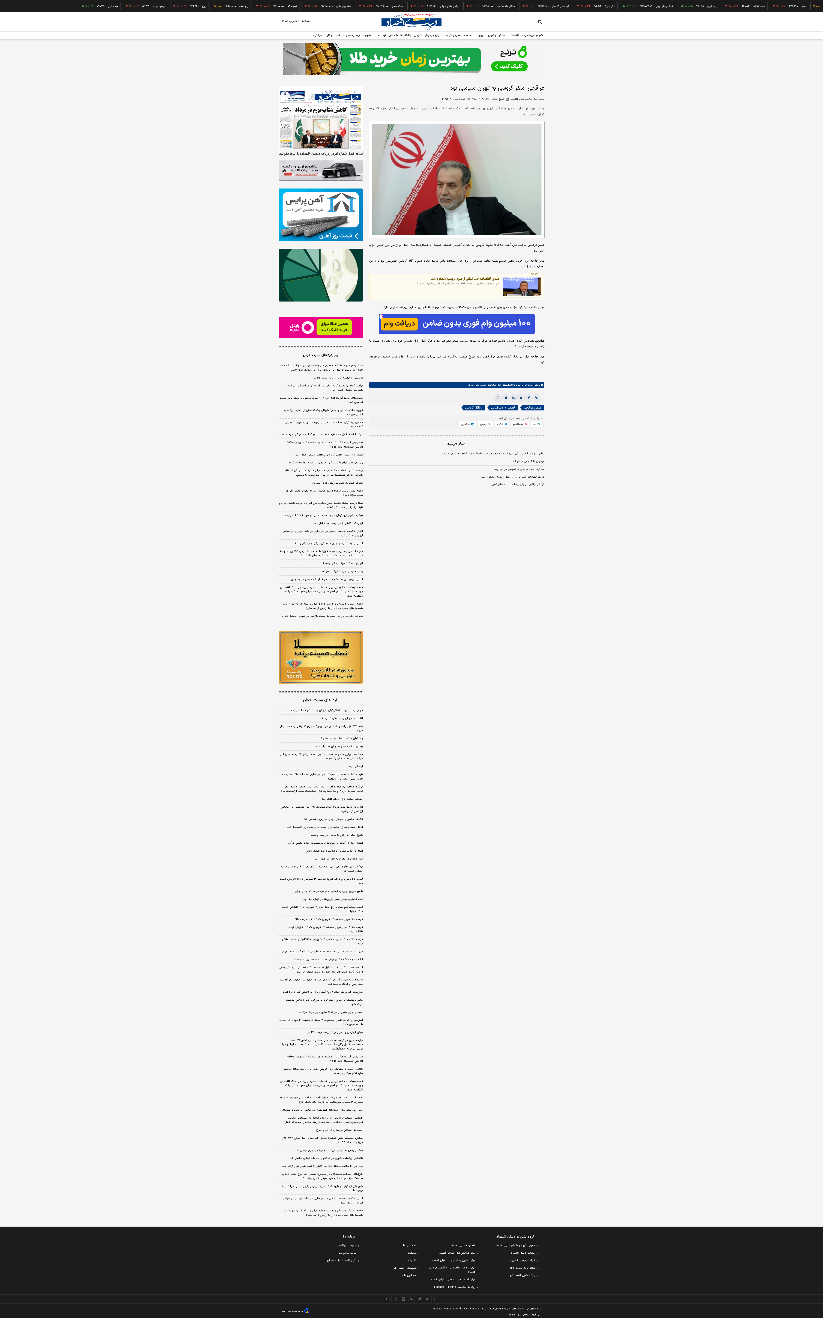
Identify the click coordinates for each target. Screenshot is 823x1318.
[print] (497, 398)
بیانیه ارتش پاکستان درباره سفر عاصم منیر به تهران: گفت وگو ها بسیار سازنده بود (324, 493)
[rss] (411, 1299)
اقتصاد (514, 35)
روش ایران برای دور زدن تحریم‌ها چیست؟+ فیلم (334, 1032)
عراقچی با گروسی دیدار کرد (528, 461)
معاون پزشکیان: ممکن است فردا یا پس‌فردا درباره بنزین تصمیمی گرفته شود (324, 424)
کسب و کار (333, 35)
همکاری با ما (408, 1275)
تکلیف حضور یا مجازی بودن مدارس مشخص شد (333, 819)
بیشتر (318, 35)
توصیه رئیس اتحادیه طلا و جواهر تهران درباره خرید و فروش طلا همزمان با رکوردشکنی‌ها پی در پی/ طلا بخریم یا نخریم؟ (324, 473)
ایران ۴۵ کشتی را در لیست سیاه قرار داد (338, 523)
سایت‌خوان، (527, 385)
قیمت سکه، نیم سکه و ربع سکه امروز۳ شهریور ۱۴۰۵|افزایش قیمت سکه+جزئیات (322, 909)
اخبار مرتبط (457, 443)
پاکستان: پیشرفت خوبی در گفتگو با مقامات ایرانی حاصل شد (326, 1158)
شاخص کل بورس (607, 6)
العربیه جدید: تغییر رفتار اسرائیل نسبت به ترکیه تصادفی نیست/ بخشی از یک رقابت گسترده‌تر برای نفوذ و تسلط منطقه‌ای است (321, 969)
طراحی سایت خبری (295, 1311)
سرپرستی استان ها (405, 1268)
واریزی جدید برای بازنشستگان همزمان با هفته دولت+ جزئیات (326, 463)
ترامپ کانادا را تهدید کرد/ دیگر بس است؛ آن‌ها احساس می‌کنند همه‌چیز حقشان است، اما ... (325, 388)
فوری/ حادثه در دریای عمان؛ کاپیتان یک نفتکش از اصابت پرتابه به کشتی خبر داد (323, 412)
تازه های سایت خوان (320, 700)
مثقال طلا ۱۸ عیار (449, 6)
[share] (404, 1299)
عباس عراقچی (532, 408)
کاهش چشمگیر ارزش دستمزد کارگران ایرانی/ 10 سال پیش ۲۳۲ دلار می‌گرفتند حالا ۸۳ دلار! (322, 1140)
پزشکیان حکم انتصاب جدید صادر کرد (340, 738)
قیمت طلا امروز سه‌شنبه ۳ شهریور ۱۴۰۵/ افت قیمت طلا (329, 919)
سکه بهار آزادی (286, 6)
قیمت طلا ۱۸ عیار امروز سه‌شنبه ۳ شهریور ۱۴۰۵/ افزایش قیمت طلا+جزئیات (325, 929)
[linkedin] (513, 398)
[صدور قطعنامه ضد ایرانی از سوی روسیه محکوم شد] (522, 286)
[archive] (388, 1299)
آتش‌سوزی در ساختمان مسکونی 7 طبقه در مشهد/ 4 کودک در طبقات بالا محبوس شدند (321, 1022)
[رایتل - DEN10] (321, 327)
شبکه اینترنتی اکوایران (522, 1260)
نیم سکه (235, 6)
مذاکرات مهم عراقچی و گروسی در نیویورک (519, 469)
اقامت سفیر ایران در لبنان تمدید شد (341, 718)
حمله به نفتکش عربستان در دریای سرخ (339, 1130)
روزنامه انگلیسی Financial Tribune (455, 1287)
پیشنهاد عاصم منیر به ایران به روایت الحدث (337, 746)
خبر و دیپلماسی (533, 35)
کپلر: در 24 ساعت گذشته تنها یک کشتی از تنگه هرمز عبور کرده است (322, 1166)
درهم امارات (702, 6)
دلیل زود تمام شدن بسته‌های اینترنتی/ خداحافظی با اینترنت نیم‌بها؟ (322, 1110)
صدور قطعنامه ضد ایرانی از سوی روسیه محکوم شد (465, 278)
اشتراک (412, 1260)
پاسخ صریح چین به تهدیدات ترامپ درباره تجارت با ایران (329, 891)
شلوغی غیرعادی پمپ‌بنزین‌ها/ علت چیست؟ (337, 483)
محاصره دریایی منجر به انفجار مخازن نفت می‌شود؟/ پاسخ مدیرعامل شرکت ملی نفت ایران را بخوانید (321, 756)
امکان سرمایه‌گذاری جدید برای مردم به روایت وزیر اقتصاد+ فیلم (325, 827)
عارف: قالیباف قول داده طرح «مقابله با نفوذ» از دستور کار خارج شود (322, 435)
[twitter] (521, 398)
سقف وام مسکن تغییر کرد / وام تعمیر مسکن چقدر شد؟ (328, 455)
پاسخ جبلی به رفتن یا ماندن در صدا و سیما (337, 835)
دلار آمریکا (553, 6)
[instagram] (434, 1299)
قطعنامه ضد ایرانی (503, 408)
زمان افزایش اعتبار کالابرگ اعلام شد (342, 571)
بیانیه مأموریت (347, 1253)
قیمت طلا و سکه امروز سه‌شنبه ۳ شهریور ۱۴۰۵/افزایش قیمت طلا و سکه (322, 941)
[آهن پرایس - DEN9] (321, 215)
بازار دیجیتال (431, 35)
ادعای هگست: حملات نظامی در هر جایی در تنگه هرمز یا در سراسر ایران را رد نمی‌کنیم (323, 533)
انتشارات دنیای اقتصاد (463, 1245)
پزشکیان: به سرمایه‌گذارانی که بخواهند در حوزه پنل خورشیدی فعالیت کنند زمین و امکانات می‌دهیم (321, 982)
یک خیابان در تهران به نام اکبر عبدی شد (339, 859)
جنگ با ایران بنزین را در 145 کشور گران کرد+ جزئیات (331, 1012)
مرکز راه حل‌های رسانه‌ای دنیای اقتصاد (453, 1279)
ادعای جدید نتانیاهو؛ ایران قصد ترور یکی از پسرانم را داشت (327, 543)
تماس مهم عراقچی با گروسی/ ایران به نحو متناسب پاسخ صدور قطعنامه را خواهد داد (492, 454)
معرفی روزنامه (347, 1245)
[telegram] (505, 398)
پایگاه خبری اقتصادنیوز (521, 1275)
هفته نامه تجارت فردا (522, 1268)
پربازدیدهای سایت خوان (320, 355)
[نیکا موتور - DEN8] (321, 170)
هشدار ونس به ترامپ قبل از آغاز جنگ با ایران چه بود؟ (330, 1150)
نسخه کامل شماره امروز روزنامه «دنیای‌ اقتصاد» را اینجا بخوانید (321, 154)
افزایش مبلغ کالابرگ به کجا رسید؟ (343, 563)
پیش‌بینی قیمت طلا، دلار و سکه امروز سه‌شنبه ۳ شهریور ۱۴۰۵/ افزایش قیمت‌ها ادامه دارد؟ (325, 444)
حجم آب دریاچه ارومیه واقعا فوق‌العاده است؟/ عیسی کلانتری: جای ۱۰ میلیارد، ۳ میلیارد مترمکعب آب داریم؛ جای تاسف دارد (321, 553)
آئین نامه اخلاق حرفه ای (341, 1260)
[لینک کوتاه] (536, 398)
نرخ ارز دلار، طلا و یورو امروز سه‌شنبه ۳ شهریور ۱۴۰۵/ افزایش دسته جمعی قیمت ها (322, 869)
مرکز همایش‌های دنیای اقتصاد (457, 1253)
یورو (746, 6)
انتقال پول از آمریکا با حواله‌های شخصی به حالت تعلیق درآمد (325, 843)
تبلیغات (411, 1253)
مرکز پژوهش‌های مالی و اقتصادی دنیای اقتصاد (452, 1270)
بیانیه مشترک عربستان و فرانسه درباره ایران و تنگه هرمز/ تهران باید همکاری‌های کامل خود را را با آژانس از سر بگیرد (323, 606)
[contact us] (396, 1299)
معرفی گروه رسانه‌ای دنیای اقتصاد (515, 1245)
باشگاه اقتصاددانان (400, 35)
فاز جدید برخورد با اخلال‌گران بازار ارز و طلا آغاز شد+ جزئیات (327, 710)
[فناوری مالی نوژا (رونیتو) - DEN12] (321, 657)
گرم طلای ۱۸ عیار (503, 6)
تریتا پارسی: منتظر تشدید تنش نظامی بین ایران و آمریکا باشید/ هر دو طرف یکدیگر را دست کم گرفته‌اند (321, 505)
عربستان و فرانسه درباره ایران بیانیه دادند (338, 378)
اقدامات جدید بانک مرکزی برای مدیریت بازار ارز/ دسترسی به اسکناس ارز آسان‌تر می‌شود (322, 809)
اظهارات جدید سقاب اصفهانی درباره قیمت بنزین (334, 851)
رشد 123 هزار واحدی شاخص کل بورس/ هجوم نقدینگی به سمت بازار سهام (321, 728)
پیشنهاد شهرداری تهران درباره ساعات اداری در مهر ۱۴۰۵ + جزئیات (324, 515)
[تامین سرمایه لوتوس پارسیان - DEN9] (321, 275)
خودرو (418, 35)
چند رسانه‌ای (352, 35)
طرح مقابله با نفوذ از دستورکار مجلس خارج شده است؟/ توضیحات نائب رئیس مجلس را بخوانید (322, 776)
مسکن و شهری (496, 35)
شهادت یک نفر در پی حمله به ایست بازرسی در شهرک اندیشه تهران (322, 616)
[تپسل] (381, 316)
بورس (481, 35)
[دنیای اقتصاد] (411, 22)
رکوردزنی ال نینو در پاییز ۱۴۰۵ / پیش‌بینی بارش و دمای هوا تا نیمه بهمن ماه (322, 1188)
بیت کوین (655, 6)
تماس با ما (409, 1245)
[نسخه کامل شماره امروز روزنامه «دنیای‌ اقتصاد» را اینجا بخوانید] (321, 117)
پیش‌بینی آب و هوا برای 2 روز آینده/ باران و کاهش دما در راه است (322, 992)
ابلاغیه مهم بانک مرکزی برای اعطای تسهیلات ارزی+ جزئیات (328, 960)
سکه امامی (340, 6)
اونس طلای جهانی (392, 6)
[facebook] (528, 398)
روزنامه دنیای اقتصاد (523, 1253)
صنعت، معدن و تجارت (457, 35)
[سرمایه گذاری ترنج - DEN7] (411, 59)
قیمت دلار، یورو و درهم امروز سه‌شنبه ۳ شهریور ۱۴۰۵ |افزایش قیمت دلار (321, 881)
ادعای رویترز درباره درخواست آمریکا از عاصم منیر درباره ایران (327, 579)
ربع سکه (786, 6)
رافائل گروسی (473, 408)
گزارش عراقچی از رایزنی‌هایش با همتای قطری (517, 485)
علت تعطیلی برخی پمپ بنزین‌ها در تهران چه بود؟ (332, 899)
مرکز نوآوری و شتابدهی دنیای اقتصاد (453, 1260)
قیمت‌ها (381, 35)
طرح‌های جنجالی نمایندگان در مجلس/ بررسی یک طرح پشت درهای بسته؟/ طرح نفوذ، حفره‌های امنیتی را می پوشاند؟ (322, 1176)
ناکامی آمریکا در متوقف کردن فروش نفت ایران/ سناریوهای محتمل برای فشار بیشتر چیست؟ (322, 1071)
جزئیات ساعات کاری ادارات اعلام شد (342, 799)
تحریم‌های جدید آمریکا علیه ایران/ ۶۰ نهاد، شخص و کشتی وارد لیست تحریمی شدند (321, 400)
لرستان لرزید (355, 767)
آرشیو (367, 35)
